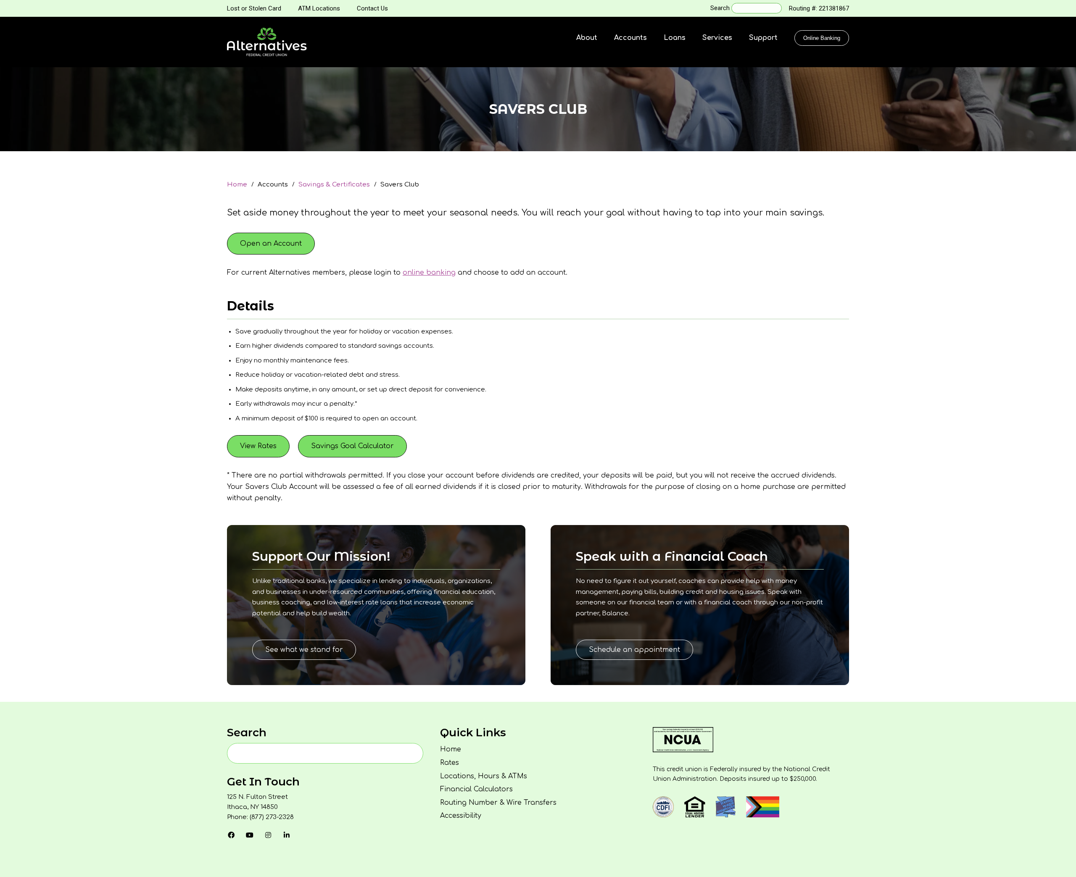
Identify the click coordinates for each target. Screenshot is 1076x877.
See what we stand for (304, 650)
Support (763, 38)
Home (237, 184)
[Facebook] (231, 835)
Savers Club (399, 184)
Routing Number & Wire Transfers (498, 802)
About (586, 38)
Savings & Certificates (334, 184)
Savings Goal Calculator (352, 446)
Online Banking (821, 38)
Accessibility (460, 815)
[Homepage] (267, 42)
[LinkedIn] (286, 835)
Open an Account (271, 243)
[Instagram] (268, 835)
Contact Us (372, 8)
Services (717, 38)
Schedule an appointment (634, 650)
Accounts (630, 38)
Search (720, 8)
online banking (429, 272)
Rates (449, 763)
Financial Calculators (476, 789)
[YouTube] (249, 835)
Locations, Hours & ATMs (483, 776)
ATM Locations (319, 8)
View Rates (258, 446)
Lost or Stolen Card (254, 8)
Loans (675, 38)
